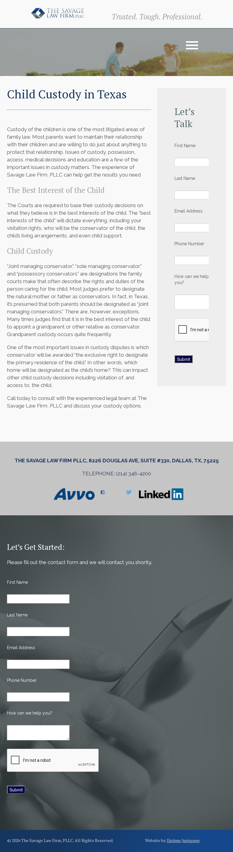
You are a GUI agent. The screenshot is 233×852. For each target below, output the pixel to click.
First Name (184, 145)
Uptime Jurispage (183, 840)
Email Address (188, 211)
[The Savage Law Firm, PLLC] (57, 12)
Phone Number (189, 243)
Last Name (184, 178)
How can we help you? (191, 279)
